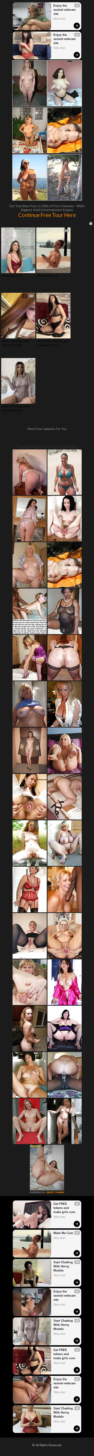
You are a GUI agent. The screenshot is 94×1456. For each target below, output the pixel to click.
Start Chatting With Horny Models (16, 343)
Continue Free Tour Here (47, 215)
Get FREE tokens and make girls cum (53, 343)
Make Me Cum (13, 275)
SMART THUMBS (55, 1192)
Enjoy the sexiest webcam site (65, 10)
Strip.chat (59, 18)
